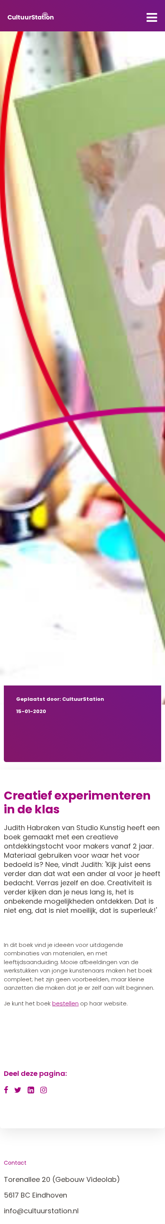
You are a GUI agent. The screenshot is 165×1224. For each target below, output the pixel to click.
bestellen (65, 1003)
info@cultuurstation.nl (41, 1211)
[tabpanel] (82, 368)
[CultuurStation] (31, 16)
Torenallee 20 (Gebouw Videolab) (62, 1179)
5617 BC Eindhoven (35, 1195)
